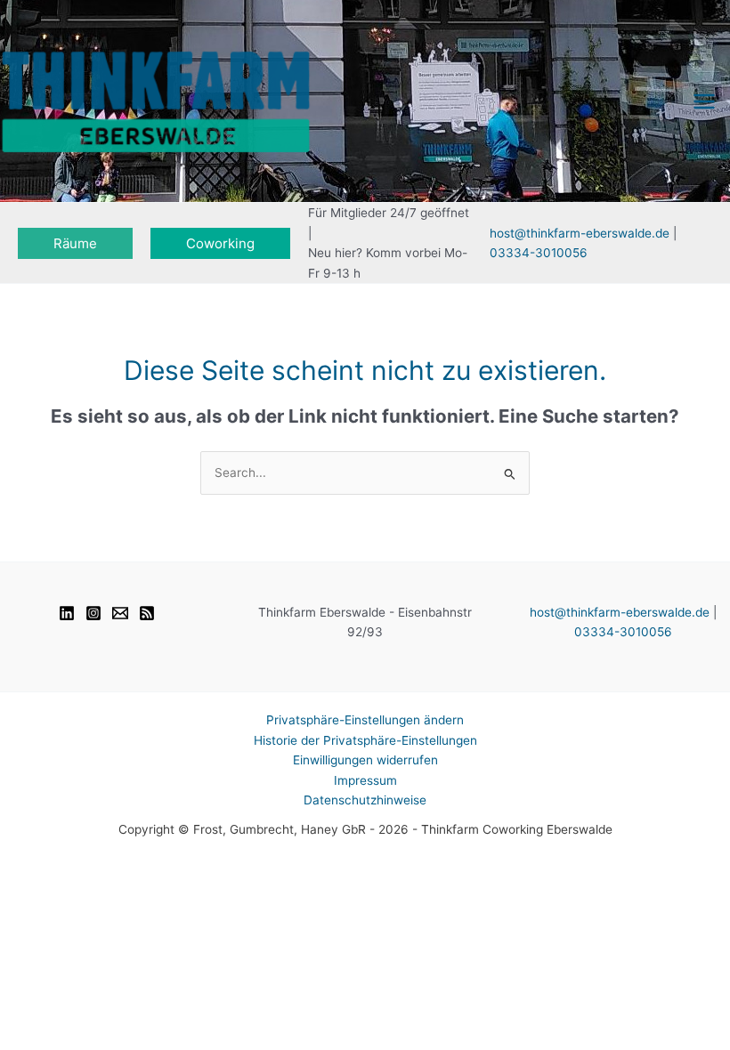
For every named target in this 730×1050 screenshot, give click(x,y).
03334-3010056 (539, 253)
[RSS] (147, 613)
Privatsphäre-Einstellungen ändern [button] (365, 720)
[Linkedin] (67, 613)
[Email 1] (120, 613)
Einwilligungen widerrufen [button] (365, 760)
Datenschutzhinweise (365, 800)
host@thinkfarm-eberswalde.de (579, 233)
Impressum (365, 780)
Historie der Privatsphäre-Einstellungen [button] (365, 740)
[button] (75, 243)
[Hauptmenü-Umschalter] (704, 101)
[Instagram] (93, 613)
